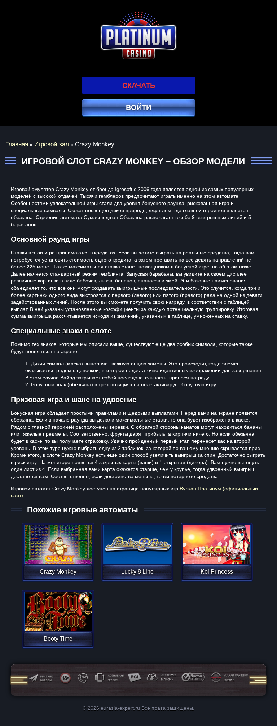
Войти (138, 107)
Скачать (138, 85)
